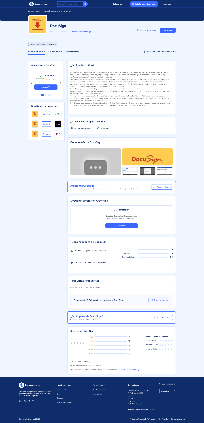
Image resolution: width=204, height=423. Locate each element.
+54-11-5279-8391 (135, 404)
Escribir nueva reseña (79, 32)
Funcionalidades (72, 51)
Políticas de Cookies (154, 419)
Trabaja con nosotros (64, 402)
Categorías (117, 4)
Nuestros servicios (99, 390)
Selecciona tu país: (167, 384)
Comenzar (121, 226)
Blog (58, 394)
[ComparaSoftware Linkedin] (20, 401)
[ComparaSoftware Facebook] (28, 401)
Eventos (60, 398)
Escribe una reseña (129, 369)
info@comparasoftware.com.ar (142, 409)
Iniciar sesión (168, 4)
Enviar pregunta (161, 300)
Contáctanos (133, 385)
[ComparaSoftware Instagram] (33, 401)
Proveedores (97, 385)
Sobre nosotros (62, 390)
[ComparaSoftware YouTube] (24, 401)
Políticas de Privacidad (138, 419)
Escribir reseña (165, 317)
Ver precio (168, 30)
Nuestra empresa (64, 385)
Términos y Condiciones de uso (173, 419)
